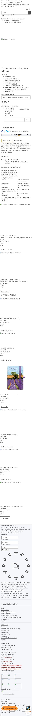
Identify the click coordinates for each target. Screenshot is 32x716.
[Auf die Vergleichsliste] (2, 36)
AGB (2, 590)
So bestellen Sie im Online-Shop (11, 628)
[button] (21, 9)
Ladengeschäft (5, 634)
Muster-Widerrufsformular (9, 615)
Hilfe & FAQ (4, 625)
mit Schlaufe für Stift (21, 89)
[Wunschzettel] (23, 9)
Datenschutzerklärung (8, 529)
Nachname (4, 539)
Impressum (4, 619)
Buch (12, 86)
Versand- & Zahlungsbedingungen (11, 617)
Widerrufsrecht (5, 613)
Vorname (4, 535)
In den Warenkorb (6, 250)
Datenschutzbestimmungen (15, 590)
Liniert (26, 87)
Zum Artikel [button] (4, 292)
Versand (16, 106)
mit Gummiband (18, 87)
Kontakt (3, 627)
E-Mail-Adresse (5, 544)
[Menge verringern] (2, 120)
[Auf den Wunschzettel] (6, 36)
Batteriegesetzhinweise (8, 612)
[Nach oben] (0, 715)
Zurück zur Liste (5, 19)
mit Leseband (9, 89)
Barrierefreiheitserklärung (9, 638)
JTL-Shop (11, 711)
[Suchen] (29, 12)
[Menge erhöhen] (26, 123)
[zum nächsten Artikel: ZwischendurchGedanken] (6, 26)
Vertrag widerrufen (8, 694)
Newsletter (4, 632)
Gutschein (4, 636)
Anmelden (5, 550)
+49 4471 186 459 (6, 649)
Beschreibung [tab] (7, 140)
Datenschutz (5, 610)
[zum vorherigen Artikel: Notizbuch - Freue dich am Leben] (2, 26)
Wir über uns (5, 630)
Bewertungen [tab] (18, 140)
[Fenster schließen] (2, 32)
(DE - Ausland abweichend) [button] (9, 113)
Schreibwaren (16, 82)
